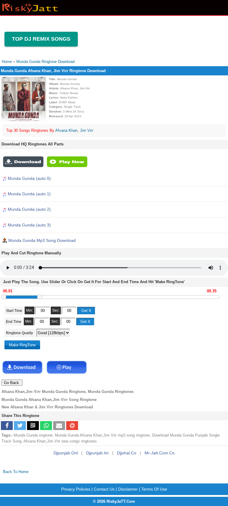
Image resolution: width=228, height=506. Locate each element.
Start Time (14, 311)
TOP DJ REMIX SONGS (41, 39)
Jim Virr (86, 130)
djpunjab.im (97, 453)
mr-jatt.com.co (160, 453)
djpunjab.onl (65, 453)
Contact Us (104, 489)
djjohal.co (126, 453)
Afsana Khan (66, 130)
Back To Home (15, 471)
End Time (13, 322)
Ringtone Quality (20, 333)
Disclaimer (128, 489)
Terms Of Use (154, 489)
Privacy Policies (75, 489)
